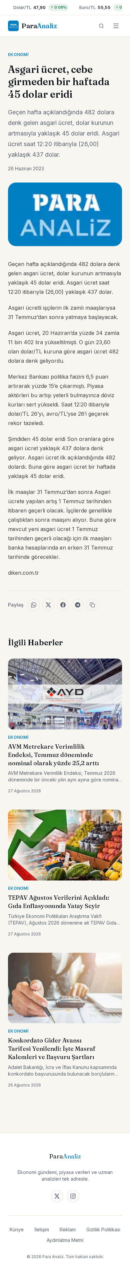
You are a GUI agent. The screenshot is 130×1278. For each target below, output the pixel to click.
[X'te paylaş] (48, 605)
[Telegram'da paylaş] (78, 605)
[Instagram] (73, 1196)
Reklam (68, 1229)
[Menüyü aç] (116, 26)
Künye (17, 1229)
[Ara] (101, 26)
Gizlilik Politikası (103, 1229)
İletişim (41, 1229)
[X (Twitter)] (57, 1196)
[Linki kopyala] (92, 605)
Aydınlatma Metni (65, 1240)
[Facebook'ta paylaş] (63, 605)
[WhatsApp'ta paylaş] (34, 605)
